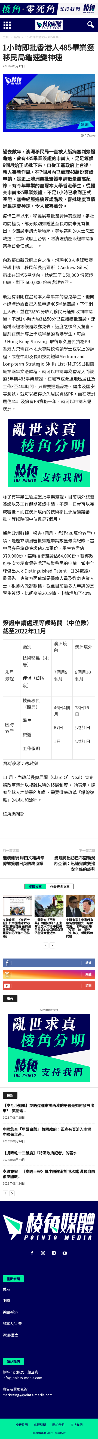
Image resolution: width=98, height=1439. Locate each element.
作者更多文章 (60, 886)
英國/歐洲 (10, 1312)
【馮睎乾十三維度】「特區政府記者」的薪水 (40, 1152)
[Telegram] (55, 1253)
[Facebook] (33, 1253)
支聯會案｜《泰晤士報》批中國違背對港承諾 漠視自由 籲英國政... (49, 1174)
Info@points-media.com (22, 1377)
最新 (17, 37)
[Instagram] (44, 1253)
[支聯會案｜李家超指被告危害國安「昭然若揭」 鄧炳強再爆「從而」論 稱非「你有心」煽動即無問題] (80, 906)
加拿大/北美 (12, 1323)
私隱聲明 (40, 1424)
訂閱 (88, 986)
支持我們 (76, 1424)
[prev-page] (45, 945)
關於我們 (58, 1424)
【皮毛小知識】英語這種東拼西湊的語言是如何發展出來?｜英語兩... (48, 1108)
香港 (6, 1289)
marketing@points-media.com (28, 1394)
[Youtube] (65, 1253)
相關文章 (35, 886)
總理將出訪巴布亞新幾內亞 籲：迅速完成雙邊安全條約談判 (74, 863)
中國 (6, 1300)
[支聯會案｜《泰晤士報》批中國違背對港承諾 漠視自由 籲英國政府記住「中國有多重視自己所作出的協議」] (17, 906)
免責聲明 (22, 1424)
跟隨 (88, 974)
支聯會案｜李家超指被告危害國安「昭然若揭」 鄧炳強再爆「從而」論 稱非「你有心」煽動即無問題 (79, 927)
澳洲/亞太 (10, 1334)
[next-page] (52, 945)
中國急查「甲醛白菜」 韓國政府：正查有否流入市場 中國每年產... (47, 1131)
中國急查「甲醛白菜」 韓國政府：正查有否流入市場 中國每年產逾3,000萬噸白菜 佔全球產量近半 (49, 926)
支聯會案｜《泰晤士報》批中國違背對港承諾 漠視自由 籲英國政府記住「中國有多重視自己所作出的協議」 (17, 927)
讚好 (88, 963)
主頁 (6, 37)
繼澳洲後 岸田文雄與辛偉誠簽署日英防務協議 (23, 860)
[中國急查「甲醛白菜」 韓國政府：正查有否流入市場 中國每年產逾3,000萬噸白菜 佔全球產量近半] (49, 906)
